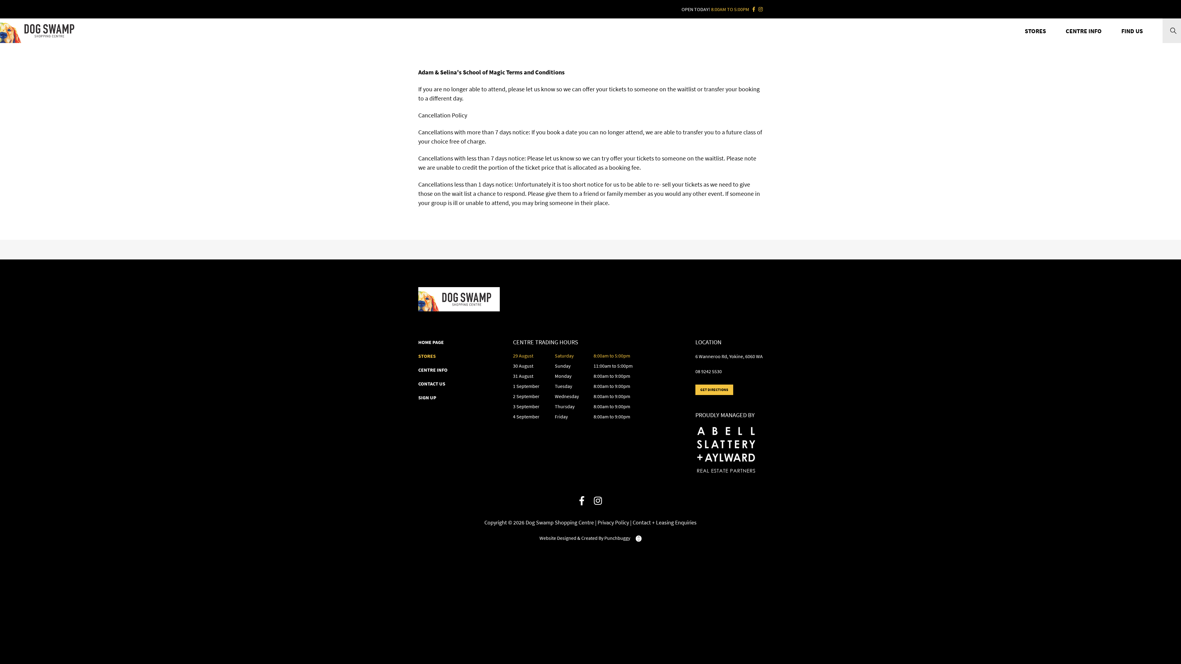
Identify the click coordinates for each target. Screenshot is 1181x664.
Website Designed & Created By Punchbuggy (585, 538)
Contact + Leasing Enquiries (665, 522)
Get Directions (714, 389)
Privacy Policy (614, 522)
